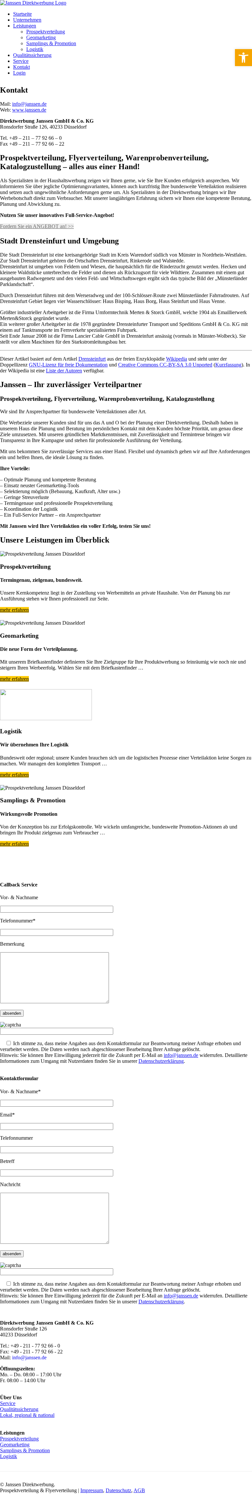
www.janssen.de (29, 110)
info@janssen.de (29, 104)
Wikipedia (176, 359)
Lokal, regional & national (27, 1415)
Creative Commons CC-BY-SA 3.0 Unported (165, 364)
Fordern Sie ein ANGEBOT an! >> (37, 226)
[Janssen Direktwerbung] (33, 3)
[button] (243, 57)
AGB (139, 1490)
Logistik (34, 49)
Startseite (22, 14)
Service (21, 61)
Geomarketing (41, 37)
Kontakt (21, 67)
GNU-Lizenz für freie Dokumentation (68, 364)
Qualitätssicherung (32, 55)
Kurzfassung (228, 364)
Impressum (91, 1490)
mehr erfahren (14, 610)
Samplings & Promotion (51, 43)
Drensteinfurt (92, 359)
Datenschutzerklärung (161, 1061)
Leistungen (24, 25)
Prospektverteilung (45, 31)
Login (19, 73)
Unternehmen (27, 20)
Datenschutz (118, 1490)
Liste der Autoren (64, 370)
